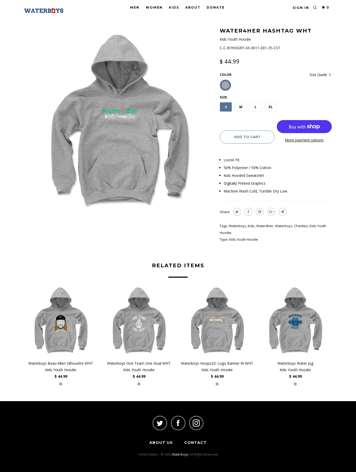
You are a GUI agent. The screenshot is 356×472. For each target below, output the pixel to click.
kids (251, 225)
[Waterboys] (51, 10)
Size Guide (319, 74)
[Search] (315, 7)
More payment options (304, 140)
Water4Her (264, 225)
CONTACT (195, 442)
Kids (174, 7)
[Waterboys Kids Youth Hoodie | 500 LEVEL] (119, 121)
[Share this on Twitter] (236, 212)
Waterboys (237, 225)
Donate (216, 7)
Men (134, 7)
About (192, 7)
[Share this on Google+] (270, 212)
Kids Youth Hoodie (243, 239)
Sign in (301, 8)
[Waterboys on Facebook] (178, 423)
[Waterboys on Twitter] (159, 423)
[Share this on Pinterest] (259, 212)
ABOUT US (161, 442)
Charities (301, 225)
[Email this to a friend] (282, 212)
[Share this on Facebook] (247, 212)
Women (154, 7)
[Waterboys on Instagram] (196, 423)
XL (270, 106)
